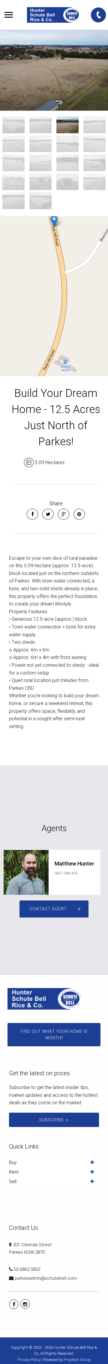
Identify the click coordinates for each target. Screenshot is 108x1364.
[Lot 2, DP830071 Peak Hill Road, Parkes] (54, 70)
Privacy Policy (28, 1359)
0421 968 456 (66, 873)
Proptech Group (77, 1359)
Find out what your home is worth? (54, 1034)
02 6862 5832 (27, 1269)
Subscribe (51, 1119)
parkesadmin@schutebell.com (46, 1278)
